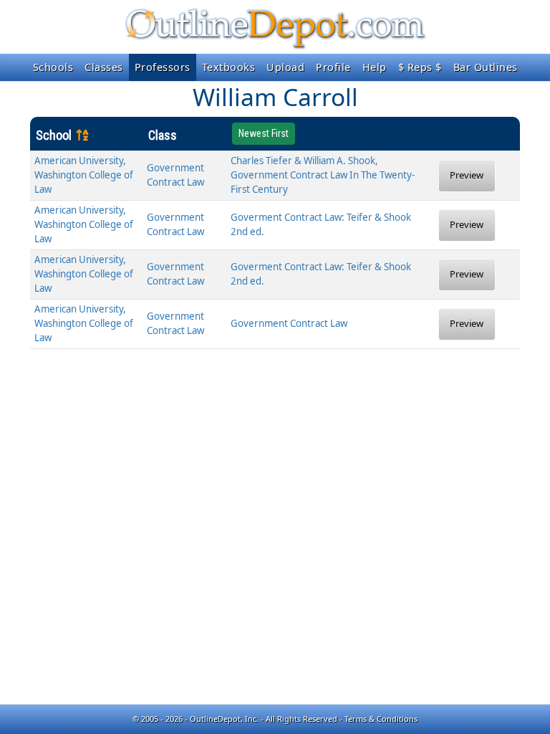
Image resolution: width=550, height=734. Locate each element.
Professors (162, 67)
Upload (285, 67)
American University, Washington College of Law (83, 175)
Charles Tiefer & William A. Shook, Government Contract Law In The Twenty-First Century (323, 175)
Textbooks (229, 67)
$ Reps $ (420, 67)
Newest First (263, 133)
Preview (466, 174)
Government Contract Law (289, 323)
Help (374, 67)
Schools (53, 67)
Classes (104, 67)
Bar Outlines (485, 67)
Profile (333, 67)
